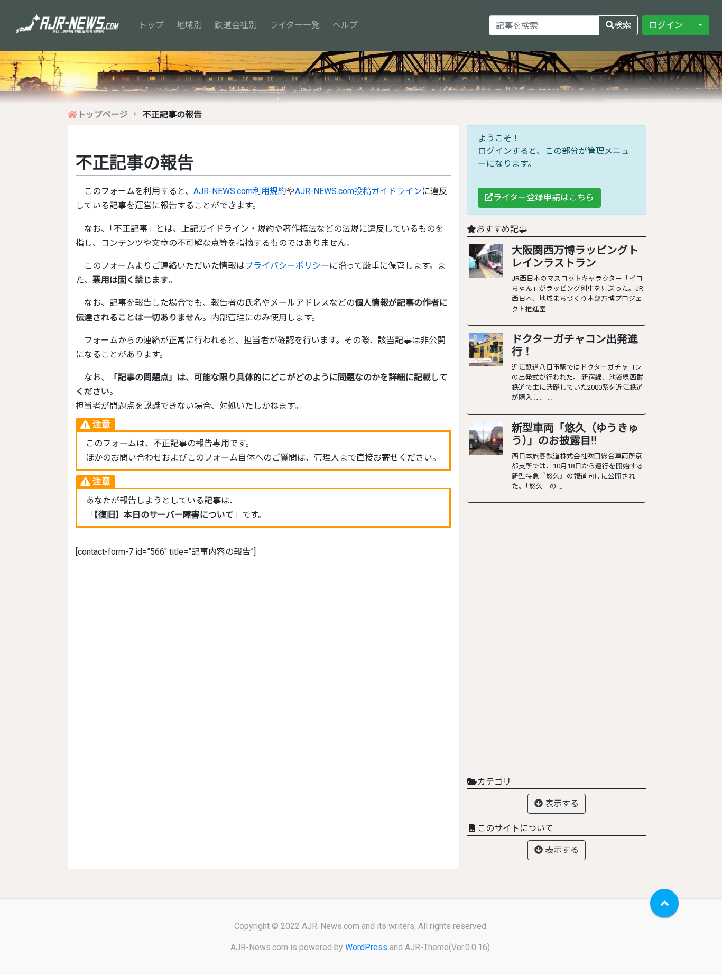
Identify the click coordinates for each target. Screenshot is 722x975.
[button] (699, 25)
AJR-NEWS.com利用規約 (239, 191)
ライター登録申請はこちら (543, 197)
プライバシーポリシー (287, 266)
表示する (561, 803)
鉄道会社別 (236, 25)
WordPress (366, 947)
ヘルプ (345, 25)
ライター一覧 (295, 25)
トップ (153, 25)
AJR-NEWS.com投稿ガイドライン (358, 191)
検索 (622, 25)
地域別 (189, 25)
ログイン (666, 25)
